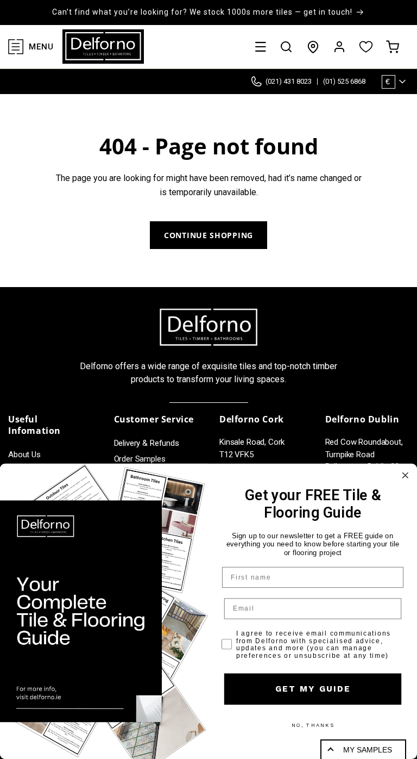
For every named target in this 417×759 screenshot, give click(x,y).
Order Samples (140, 459)
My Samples (367, 749)
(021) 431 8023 (289, 81)
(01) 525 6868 (344, 81)
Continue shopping (208, 235)
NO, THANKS (313, 726)
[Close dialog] (405, 475)
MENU (41, 47)
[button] (260, 47)
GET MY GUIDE (312, 689)
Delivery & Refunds (146, 443)
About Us (24, 454)
